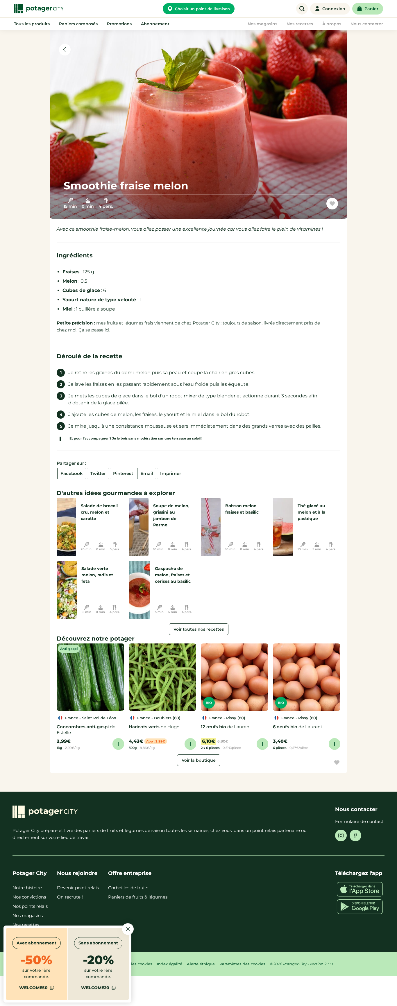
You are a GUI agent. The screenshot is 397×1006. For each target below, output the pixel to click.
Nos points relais (30, 906)
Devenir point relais (78, 887)
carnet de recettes (305, 206)
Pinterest (123, 473)
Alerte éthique (201, 964)
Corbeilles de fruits (128, 887)
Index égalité (169, 964)
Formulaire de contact (359, 821)
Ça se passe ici (93, 330)
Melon (69, 281)
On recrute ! (70, 897)
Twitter (98, 473)
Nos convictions (29, 897)
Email (146, 473)
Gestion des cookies (133, 964)
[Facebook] (355, 835)
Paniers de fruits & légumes (137, 897)
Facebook (71, 473)
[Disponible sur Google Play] (360, 906)
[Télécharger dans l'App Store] (360, 889)
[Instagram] (341, 835)
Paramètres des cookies (242, 964)
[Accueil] (38, 8)
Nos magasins (27, 915)
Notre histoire (27, 887)
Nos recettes (25, 925)
